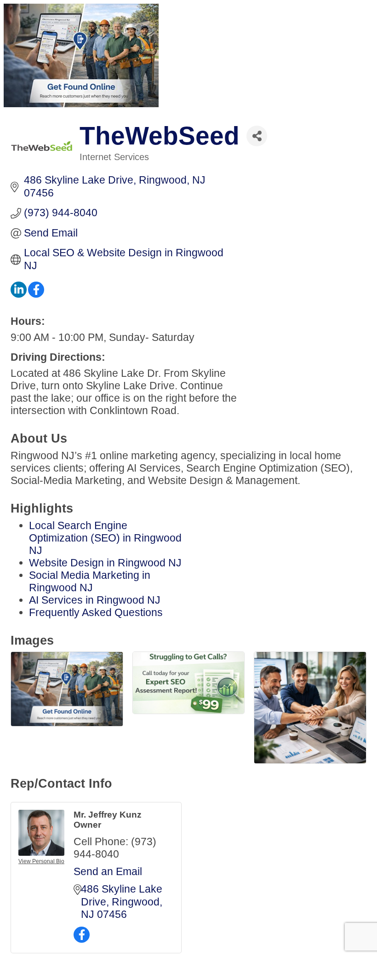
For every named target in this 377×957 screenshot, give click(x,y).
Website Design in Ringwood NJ (105, 563)
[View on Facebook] (36, 294)
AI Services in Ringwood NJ (94, 600)
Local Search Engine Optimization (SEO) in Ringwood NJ (105, 537)
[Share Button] (256, 136)
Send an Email (108, 871)
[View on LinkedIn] (19, 294)
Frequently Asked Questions (96, 612)
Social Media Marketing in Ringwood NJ (89, 581)
